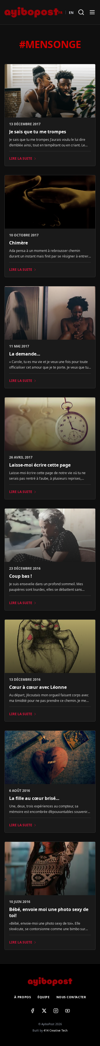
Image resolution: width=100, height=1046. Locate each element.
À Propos (22, 997)
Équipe (43, 997)
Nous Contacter (71, 997)
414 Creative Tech (56, 1030)
